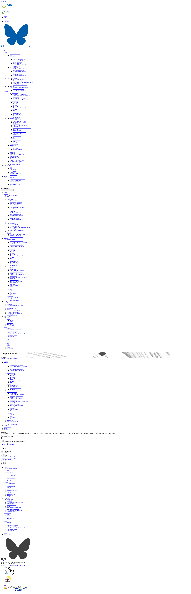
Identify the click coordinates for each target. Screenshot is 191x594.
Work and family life (17, 81)
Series (14, 141)
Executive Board (16, 58)
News (11, 167)
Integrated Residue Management (20, 99)
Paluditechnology (14, 156)
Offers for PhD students (15, 180)
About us (6, 52)
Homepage (3, 358)
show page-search (5, 188)
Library (14, 137)
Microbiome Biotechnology (19, 68)
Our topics (6, 150)
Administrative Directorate (19, 60)
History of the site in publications (20, 87)
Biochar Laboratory (17, 130)
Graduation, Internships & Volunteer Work (20, 183)
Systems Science (16, 77)
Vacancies (12, 177)
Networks (12, 111)
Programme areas (14, 93)
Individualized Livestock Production (21, 95)
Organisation (13, 56)
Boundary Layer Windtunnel (19, 132)
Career (5, 176)
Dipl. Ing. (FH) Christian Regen (8, 458)
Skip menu (3, 1)
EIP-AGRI (15, 106)
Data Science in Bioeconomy (19, 75)
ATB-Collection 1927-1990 (19, 90)
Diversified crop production (7, 444)
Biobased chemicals (14, 157)
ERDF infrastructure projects (19, 107)
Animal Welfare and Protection (20, 85)
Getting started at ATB (15, 184)
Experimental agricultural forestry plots (22, 128)
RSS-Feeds (6, 21)
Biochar (11, 158)
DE (4, 48)
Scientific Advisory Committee (20, 64)
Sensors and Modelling (18, 74)
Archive (14, 171)
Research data (13, 145)
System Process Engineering (19, 71)
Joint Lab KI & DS (17, 114)
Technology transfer (17, 149)
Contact (5, 16)
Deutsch (5, 192)
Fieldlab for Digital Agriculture (20, 121)
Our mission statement (15, 54)
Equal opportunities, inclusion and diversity (23, 82)
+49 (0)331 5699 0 (7, 565)
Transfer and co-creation (15, 146)
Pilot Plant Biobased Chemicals (20, 125)
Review (14, 169)
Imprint (8, 347)
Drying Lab (15, 134)
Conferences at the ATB (15, 173)
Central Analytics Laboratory (19, 122)
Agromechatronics (17, 72)
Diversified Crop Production (19, 94)
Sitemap (8, 350)
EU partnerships (16, 117)
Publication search (17, 140)
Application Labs (17, 136)
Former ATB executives (18, 89)
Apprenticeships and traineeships (17, 179)
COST (14, 110)
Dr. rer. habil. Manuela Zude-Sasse (9, 456)
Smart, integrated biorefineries (17, 160)
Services (6, 337)
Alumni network (13, 185)
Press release (13, 172)
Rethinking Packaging (15, 164)
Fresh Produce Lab (17, 133)
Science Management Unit (19, 59)
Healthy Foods (16, 97)
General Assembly (17, 63)
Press (5, 17)
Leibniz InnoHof (16, 120)
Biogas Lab (15, 129)
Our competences (14, 67)
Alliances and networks (18, 115)
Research (6, 91)
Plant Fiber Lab (16, 126)
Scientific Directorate (17, 62)
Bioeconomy (13, 152)
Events (11, 168)
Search (5, 20)
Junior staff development (18, 79)
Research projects (14, 101)
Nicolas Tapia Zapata (6, 459)
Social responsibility (14, 78)
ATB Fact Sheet (13, 175)
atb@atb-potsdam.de (20, 565)
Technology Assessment (18, 70)
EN (4, 50)
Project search (16, 102)
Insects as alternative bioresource (17, 163)
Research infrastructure (15, 118)
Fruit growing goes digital (16, 161)
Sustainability (16, 83)
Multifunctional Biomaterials (19, 98)
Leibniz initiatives (17, 113)
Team (11, 55)
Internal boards (16, 66)
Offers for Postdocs (14, 181)
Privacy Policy (10, 348)
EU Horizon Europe (17, 103)
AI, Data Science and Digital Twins (18, 154)
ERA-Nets (15, 105)
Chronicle (12, 86)
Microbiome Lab (16, 124)
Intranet (8, 341)
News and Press (7, 165)
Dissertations (16, 142)
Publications (12, 138)
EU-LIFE (15, 109)
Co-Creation (15, 148)
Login (8, 343)
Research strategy (14, 144)
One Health (12, 153)
